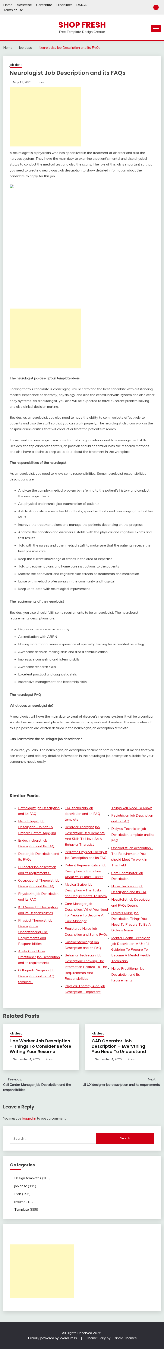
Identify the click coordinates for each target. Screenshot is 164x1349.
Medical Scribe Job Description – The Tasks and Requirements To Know (86, 890)
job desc (16, 65)
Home (7, 5)
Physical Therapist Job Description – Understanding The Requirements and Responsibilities (35, 932)
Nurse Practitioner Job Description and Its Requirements (128, 974)
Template (21, 1209)
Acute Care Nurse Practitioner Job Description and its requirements (39, 957)
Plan (17, 1194)
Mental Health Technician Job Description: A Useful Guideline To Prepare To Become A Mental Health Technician (130, 949)
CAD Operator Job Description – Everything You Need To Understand (119, 1046)
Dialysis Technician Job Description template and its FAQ (132, 834)
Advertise (24, 5)
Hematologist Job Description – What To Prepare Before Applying (37, 827)
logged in (29, 1118)
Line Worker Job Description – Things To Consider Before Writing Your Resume (40, 1046)
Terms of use (13, 10)
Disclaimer (64, 5)
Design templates (27, 1178)
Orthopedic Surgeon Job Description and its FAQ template (36, 976)
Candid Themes (125, 1338)
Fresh (41, 82)
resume (19, 1202)
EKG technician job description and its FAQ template (82, 814)
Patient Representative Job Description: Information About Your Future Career (85, 871)
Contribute (44, 5)
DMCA (81, 5)
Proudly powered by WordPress (53, 1338)
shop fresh (82, 24)
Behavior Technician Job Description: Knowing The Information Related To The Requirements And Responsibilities (86, 967)
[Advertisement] (45, 116)
